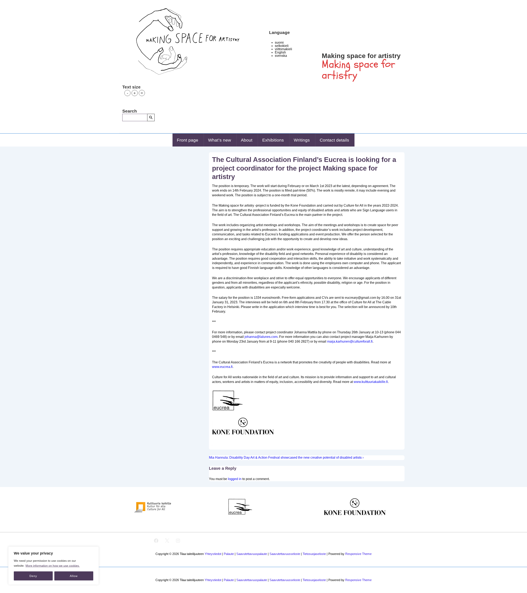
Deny (33, 576)
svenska (281, 55)
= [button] (142, 93)
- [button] (127, 93)
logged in (234, 479)
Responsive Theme (358, 554)
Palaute (229, 554)
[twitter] (167, 540)
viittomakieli (283, 49)
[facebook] (156, 540)
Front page (187, 140)
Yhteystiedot (213, 554)
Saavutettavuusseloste (284, 554)
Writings (302, 140)
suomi (279, 42)
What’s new (219, 140)
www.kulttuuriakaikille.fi (371, 382)
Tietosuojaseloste (314, 554)
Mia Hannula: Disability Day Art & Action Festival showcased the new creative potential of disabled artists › (286, 457)
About (246, 140)
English (280, 52)
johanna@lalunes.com (261, 336)
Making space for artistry (361, 55)
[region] (53, 565)
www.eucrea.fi (222, 367)
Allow (74, 576)
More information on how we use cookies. (53, 565)
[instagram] (178, 540)
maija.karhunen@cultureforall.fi (350, 341)
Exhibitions (273, 140)
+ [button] (134, 93)
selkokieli (282, 46)
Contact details (334, 140)
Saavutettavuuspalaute (251, 554)
